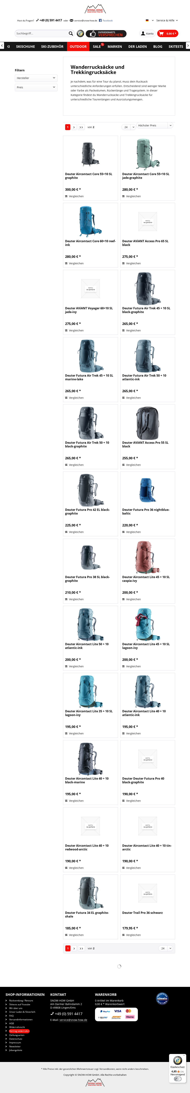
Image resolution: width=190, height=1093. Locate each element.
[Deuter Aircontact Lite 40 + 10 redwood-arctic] (90, 826)
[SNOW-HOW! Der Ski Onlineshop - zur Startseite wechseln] (95, 8)
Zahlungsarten (16, 1035)
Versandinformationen (20, 1019)
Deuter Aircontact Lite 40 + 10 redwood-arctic (87, 847)
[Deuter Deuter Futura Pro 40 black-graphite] (147, 759)
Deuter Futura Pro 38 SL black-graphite (87, 579)
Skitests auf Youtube (19, 1004)
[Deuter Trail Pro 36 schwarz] (147, 893)
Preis (20, 87)
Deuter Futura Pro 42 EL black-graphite (87, 511)
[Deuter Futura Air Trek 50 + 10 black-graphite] (90, 423)
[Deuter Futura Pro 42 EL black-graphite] (90, 490)
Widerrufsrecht (17, 1027)
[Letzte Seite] (81, 127)
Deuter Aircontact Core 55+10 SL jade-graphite (145, 176)
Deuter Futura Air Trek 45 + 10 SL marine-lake (89, 377)
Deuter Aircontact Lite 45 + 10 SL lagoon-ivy (146, 646)
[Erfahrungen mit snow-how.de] (80, 33)
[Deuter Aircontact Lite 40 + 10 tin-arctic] (147, 826)
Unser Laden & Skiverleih (22, 1011)
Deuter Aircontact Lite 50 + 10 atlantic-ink (87, 646)
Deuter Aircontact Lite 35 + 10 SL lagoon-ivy (89, 713)
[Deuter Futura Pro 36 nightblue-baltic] (147, 490)
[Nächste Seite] (74, 127)
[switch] (177, 1079)
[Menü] (184, 1056)
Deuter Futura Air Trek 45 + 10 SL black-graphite (146, 310)
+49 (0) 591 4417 (50, 20)
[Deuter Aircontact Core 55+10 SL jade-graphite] (147, 154)
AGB (11, 1023)
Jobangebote (15, 1050)
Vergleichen (76, 196)
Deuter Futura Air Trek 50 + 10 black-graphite (87, 444)
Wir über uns (15, 1008)
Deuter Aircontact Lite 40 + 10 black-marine (87, 780)
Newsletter (15, 1046)
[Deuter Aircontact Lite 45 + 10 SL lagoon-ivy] (147, 624)
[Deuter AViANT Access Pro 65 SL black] (147, 221)
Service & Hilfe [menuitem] (165, 20)
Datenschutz (15, 1038)
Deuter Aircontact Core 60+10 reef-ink (90, 243)
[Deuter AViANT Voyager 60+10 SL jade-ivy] (90, 288)
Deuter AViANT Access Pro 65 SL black (145, 243)
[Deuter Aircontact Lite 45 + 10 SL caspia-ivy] (147, 557)
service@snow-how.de (73, 1020)
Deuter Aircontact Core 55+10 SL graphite (88, 176)
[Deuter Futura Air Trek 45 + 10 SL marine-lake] (90, 356)
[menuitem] (49, 33)
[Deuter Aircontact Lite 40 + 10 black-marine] (90, 759)
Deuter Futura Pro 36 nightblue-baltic (145, 511)
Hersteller (23, 78)
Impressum (15, 1042)
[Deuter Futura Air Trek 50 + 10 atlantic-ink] (147, 356)
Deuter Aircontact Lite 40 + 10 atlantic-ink (144, 713)
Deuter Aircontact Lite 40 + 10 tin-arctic (147, 847)
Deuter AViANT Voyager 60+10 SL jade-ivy (89, 310)
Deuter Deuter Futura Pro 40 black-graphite (143, 780)
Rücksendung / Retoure (21, 1000)
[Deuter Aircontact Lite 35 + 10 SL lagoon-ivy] (90, 691)
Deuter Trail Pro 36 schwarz (142, 913)
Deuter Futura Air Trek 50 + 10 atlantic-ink (144, 377)
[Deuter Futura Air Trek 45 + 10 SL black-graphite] (147, 288)
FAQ (11, 1015)
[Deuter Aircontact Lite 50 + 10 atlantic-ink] (90, 624)
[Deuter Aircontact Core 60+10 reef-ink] (90, 221)
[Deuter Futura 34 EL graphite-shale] (90, 893)
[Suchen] (71, 33)
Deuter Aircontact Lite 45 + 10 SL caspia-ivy (146, 579)
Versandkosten (107, 1069)
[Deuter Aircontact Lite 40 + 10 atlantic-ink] (147, 691)
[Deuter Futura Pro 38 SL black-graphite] (90, 557)
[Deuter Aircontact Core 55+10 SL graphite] (90, 154)
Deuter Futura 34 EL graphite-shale (87, 914)
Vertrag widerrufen (19, 1031)
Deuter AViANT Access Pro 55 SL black (145, 444)
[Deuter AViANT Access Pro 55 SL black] (147, 423)
